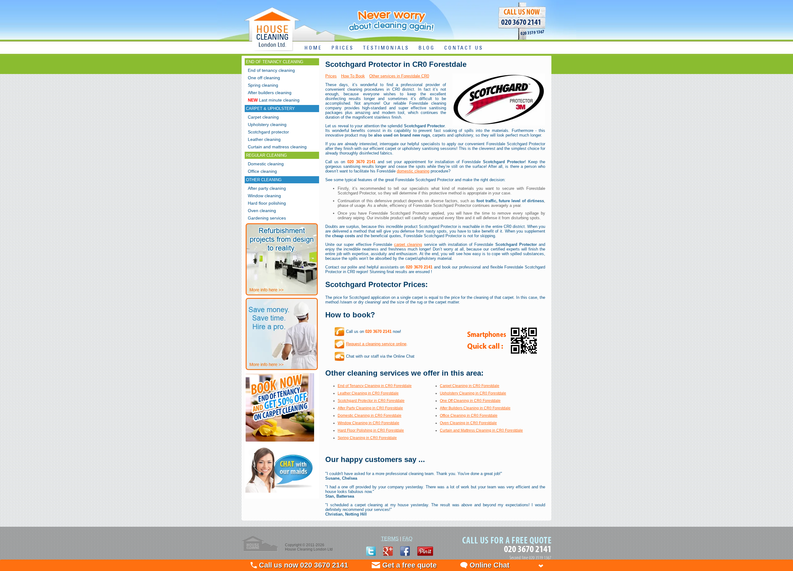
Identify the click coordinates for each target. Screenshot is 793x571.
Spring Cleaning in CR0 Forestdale (367, 438)
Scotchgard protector (268, 131)
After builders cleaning (269, 92)
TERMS (390, 538)
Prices (331, 76)
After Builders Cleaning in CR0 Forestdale (475, 408)
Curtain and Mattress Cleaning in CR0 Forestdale (481, 430)
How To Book (353, 76)
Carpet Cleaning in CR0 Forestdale (469, 386)
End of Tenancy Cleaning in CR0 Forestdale (375, 386)
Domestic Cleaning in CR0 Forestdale (369, 415)
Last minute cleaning (274, 100)
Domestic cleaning (266, 163)
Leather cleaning (264, 139)
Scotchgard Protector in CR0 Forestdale (371, 401)
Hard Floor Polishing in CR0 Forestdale (371, 430)
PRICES (342, 48)
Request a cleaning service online (376, 344)
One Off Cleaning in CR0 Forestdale (470, 401)
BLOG (426, 48)
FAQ (407, 538)
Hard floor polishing (267, 203)
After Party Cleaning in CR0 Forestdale (370, 408)
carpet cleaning (408, 244)
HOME (313, 48)
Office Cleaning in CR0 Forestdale (468, 415)
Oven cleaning (262, 210)
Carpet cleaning (263, 117)
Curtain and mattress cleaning (277, 146)
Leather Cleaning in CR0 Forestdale (368, 393)
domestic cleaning (413, 171)
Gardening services (267, 218)
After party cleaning (267, 188)
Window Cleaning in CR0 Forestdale (368, 423)
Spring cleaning (263, 85)
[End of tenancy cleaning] (280, 442)
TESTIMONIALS (386, 48)
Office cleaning (262, 171)
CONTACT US (463, 48)
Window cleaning (264, 195)
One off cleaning (264, 77)
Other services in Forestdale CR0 (399, 76)
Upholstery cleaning (267, 124)
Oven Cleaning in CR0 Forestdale (468, 423)
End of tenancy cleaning (271, 70)
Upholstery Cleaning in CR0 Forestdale (473, 393)
